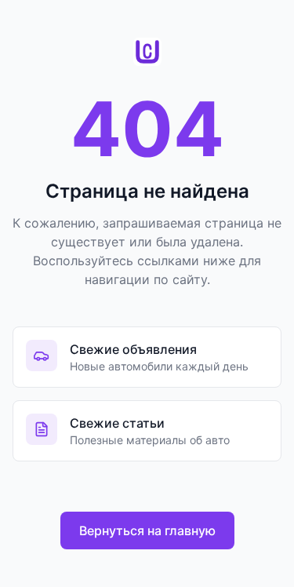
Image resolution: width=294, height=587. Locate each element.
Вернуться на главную (147, 530)
